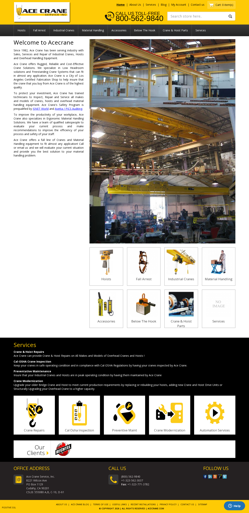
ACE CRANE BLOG (80, 504)
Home (121, 4)
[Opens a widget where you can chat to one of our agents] (234, 506)
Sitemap (202, 504)
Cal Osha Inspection (79, 430)
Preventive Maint (124, 430)
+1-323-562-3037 (132, 480)
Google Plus (220, 477)
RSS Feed (215, 477)
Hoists (21, 30)
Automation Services (215, 430)
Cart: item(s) (224, 5)
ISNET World (41, 109)
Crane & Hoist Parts (175, 30)
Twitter (225, 477)
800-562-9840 (139, 18)
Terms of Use (100, 504)
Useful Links (119, 504)
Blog (164, 4)
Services (151, 4)
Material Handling (93, 30)
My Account (178, 4)
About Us (135, 4)
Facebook (205, 477)
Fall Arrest (39, 30)
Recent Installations (143, 504)
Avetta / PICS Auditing (68, 109)
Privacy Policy (168, 504)
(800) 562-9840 (130, 476)
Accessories (118, 30)
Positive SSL (9, 507)
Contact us (197, 4)
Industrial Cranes (63, 30)
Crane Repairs (34, 430)
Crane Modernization (169, 430)
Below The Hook (144, 30)
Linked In (210, 477)
